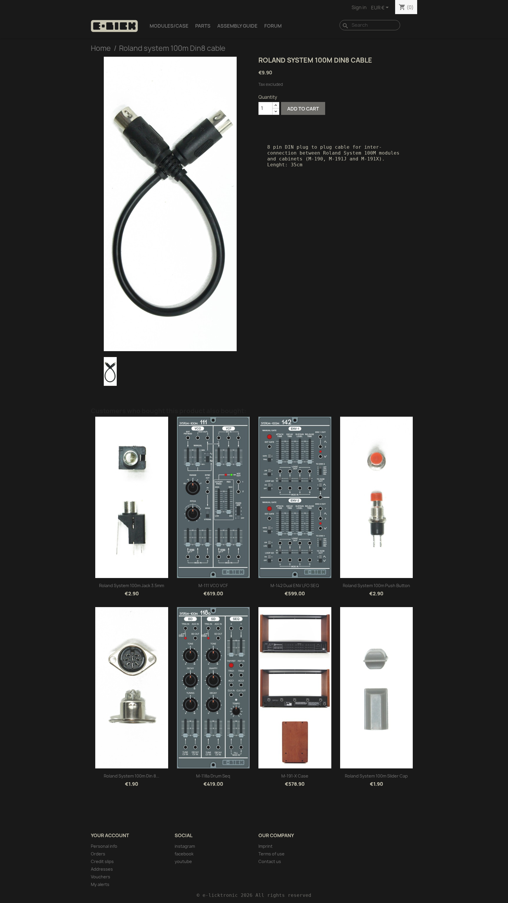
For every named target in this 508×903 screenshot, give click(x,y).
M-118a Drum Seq (213, 776)
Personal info (104, 846)
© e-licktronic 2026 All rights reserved (254, 895)
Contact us (269, 861)
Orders (98, 854)
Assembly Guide (237, 26)
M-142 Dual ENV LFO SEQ (294, 585)
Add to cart (303, 108)
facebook (184, 854)
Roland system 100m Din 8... (131, 776)
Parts (202, 26)
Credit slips (102, 861)
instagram (185, 846)
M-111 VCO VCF (213, 585)
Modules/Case (169, 26)
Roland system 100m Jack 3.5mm (131, 585)
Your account (110, 835)
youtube (183, 861)
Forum (273, 26)
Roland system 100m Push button (376, 585)
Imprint (265, 846)
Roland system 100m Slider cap (376, 776)
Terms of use (271, 854)
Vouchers (100, 876)
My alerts (100, 884)
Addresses (102, 869)
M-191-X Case (294, 776)
